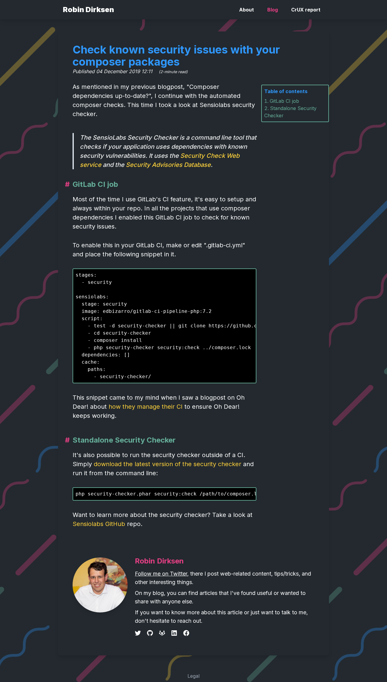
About (246, 10)
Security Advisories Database (168, 164)
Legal (193, 676)
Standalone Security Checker (124, 440)
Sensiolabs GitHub (99, 524)
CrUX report (305, 10)
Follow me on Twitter (161, 573)
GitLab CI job (284, 101)
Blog (272, 10)
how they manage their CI (146, 406)
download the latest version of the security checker (167, 464)
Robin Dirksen (88, 9)
